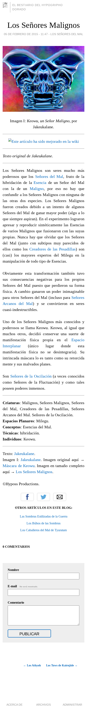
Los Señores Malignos (43, 25)
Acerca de (14, 704)
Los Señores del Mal (66, 34)
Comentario (16, 602)
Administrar (72, 704)
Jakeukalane (24, 453)
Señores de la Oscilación (31, 376)
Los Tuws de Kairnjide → (61, 665)
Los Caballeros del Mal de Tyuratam (43, 530)
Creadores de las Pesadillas (52, 249)
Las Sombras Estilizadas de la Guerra (43, 516)
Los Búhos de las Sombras (43, 523)
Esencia (40, 182)
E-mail (23, 586)
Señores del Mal (49, 176)
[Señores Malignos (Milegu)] (43, 141)
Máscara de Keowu (18, 465)
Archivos (43, 704)
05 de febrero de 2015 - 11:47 (26, 34)
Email (59, 497)
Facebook (27, 497)
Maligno (37, 188)
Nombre (13, 570)
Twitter (43, 497)
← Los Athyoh (32, 665)
